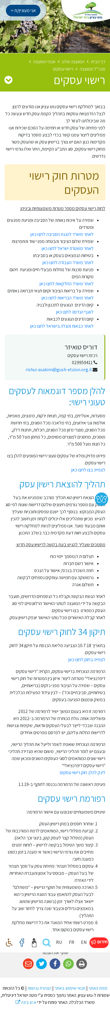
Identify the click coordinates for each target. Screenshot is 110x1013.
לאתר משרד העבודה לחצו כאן (68, 262)
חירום (102, 942)
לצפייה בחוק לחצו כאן (86, 660)
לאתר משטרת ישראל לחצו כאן (68, 248)
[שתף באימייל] (28, 964)
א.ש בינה (26, 1002)
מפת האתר (98, 988)
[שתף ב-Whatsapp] (68, 964)
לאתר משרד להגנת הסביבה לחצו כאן (62, 234)
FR (71, 942)
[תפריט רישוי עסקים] (8, 80)
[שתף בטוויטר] (41, 964)
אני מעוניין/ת (24, 10)
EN (84, 942)
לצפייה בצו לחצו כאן (88, 470)
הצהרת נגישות (39, 988)
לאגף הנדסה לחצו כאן (75, 312)
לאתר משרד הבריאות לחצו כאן (68, 298)
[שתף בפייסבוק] (55, 964)
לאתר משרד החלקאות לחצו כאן (67, 284)
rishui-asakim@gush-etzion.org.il (59, 369)
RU (59, 942)
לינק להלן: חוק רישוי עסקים (82, 772)
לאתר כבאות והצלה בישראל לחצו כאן (62, 326)
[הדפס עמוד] (81, 964)
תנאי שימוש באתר (70, 988)
